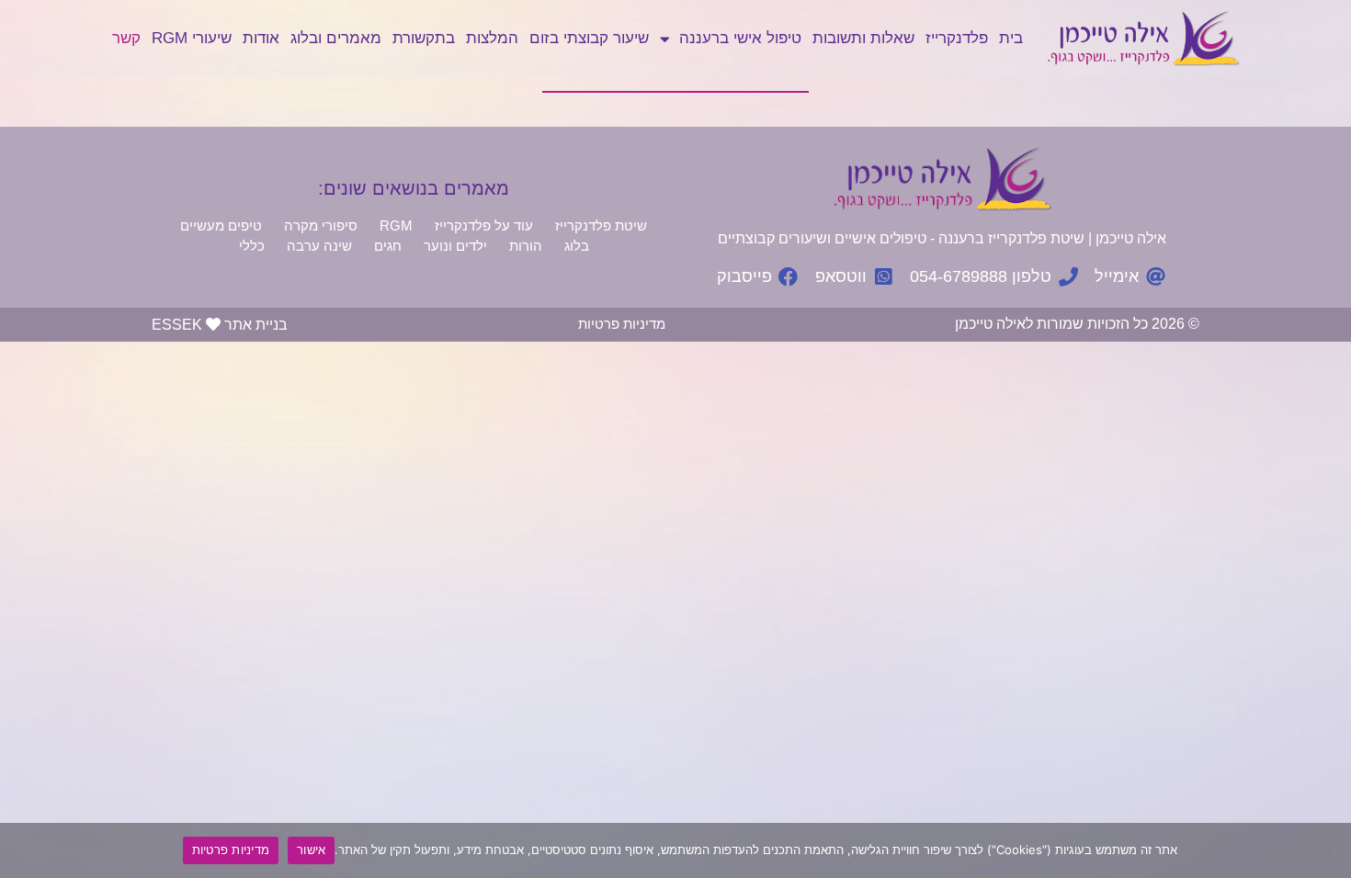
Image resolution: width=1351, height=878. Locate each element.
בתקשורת (423, 38)
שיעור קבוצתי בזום (589, 38)
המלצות (492, 38)
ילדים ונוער (455, 245)
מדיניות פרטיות (621, 324)
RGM (396, 225)
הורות (525, 245)
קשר (126, 38)
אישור (311, 849)
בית (1011, 38)
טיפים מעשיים (221, 225)
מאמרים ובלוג (335, 38)
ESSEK (177, 324)
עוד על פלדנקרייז (484, 225)
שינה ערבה (319, 245)
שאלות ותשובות (863, 38)
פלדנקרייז (956, 38)
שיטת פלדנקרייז (601, 225)
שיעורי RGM (192, 38)
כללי (252, 245)
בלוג (576, 245)
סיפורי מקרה (321, 225)
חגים (388, 245)
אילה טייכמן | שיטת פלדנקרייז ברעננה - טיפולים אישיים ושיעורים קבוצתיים (942, 238)
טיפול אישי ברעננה (740, 38)
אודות (261, 38)
